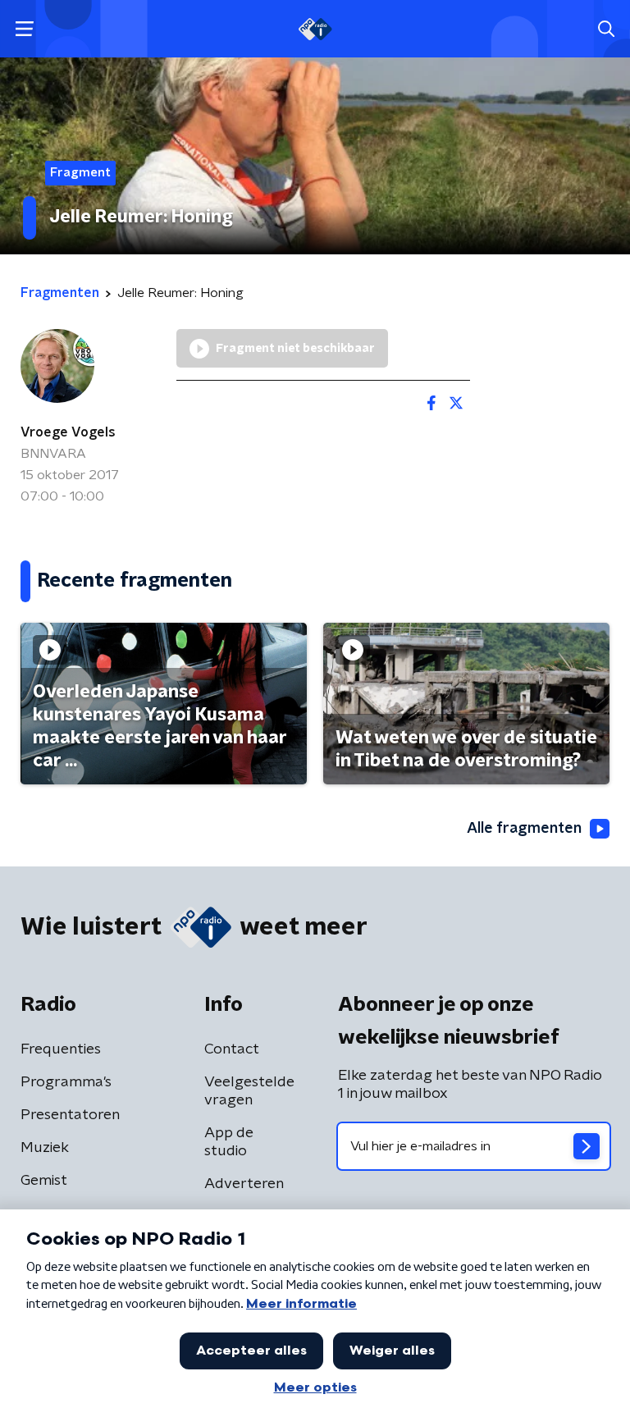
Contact (231, 1049)
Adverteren (244, 1184)
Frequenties (61, 1049)
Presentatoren (70, 1115)
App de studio (228, 1142)
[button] (24, 29)
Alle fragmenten (524, 828)
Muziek (45, 1147)
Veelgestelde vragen (249, 1091)
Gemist (44, 1180)
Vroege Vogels (68, 432)
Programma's (66, 1082)
